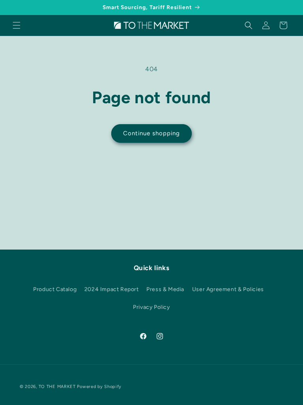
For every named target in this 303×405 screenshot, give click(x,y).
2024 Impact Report (111, 289)
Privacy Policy (151, 307)
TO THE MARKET (57, 386)
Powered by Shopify (99, 386)
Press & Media (165, 289)
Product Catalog (55, 289)
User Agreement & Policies (228, 289)
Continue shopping (151, 133)
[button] (16, 25)
